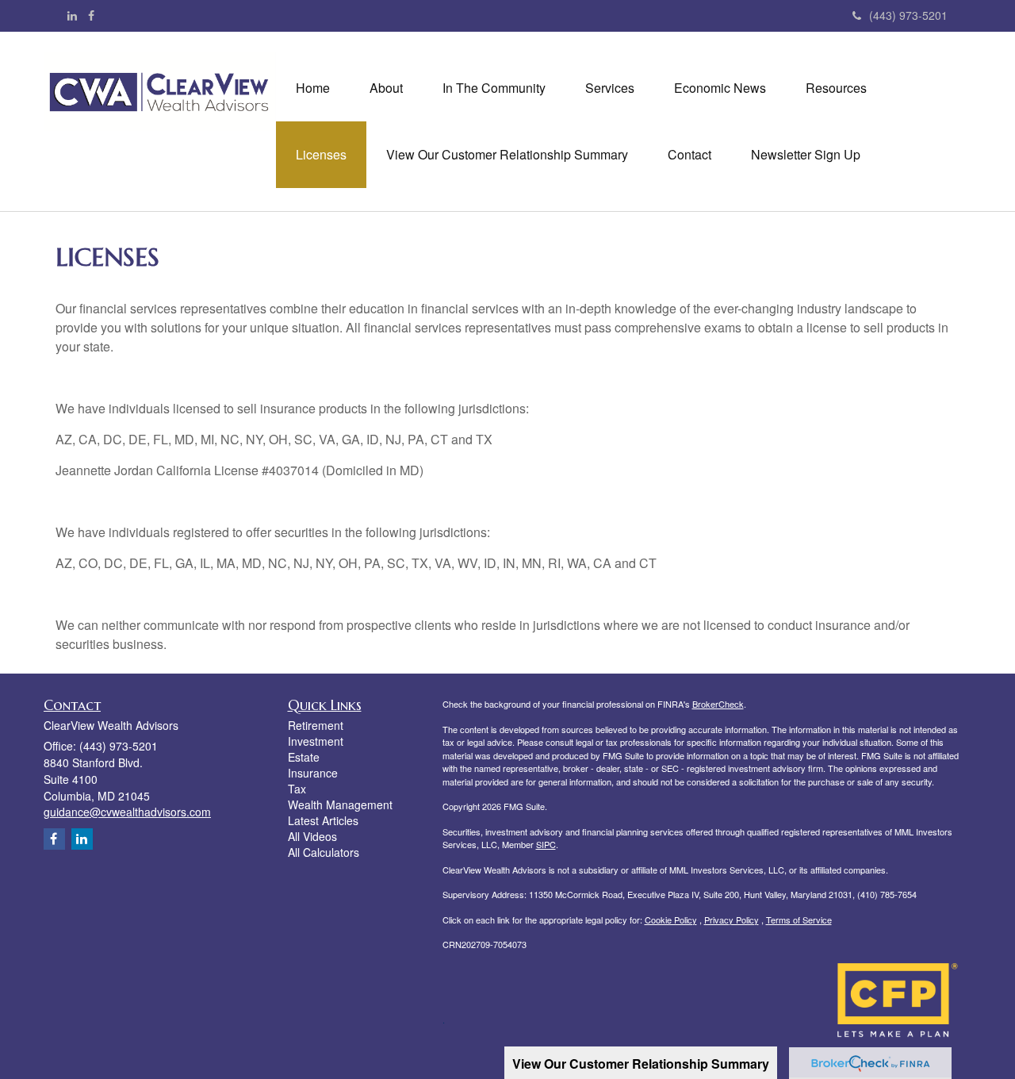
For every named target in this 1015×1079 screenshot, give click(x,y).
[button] (386, 88)
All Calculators (323, 852)
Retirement (315, 725)
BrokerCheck (718, 703)
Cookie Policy (671, 919)
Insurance (313, 773)
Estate (304, 757)
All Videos (312, 836)
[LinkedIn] (72, 15)
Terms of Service (799, 919)
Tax (297, 789)
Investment (315, 741)
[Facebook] (91, 15)
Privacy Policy (731, 919)
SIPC (546, 844)
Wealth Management (340, 804)
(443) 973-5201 (908, 15)
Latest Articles (323, 820)
